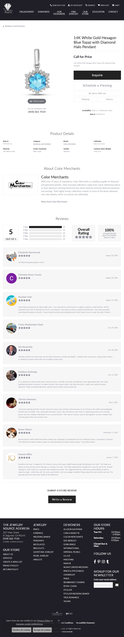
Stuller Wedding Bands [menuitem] (76, 593)
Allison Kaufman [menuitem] (73, 529)
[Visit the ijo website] (69, 613)
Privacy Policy (10, 565)
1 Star (25, 239)
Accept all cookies (42, 630)
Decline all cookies (21, 630)
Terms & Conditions (65, 623)
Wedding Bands (41, 536)
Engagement (27, 11)
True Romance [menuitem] (71, 597)
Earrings (38, 533)
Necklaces (39, 544)
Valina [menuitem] (67, 601)
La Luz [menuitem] (67, 555)
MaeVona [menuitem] (69, 559)
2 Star (25, 236)
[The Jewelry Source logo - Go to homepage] (9, 8)
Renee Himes (25, 429)
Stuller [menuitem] (68, 590)
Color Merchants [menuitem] (73, 536)
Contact (113, 11)
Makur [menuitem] (67, 563)
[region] (37, 71)
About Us (8, 554)
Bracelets (38, 548)
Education (98, 11)
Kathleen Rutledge (27, 371)
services (7, 558)
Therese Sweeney (27, 399)
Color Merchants (70, 143)
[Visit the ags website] (57, 613)
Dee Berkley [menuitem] (70, 540)
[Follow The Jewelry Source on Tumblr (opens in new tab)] (107, 561)
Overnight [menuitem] (69, 574)
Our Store (85, 12)
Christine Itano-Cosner (30, 274)
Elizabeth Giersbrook (29, 252)
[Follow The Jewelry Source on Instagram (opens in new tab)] (103, 561)
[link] (57, 5)
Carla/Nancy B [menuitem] (71, 533)
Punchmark (67, 632)
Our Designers (59, 12)
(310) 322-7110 (37, 111)
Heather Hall (25, 297)
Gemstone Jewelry (43, 552)
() (64, 227)
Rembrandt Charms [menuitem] (74, 582)
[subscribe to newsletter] (117, 585)
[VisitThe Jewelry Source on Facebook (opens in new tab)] (95, 561)
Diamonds (44, 11)
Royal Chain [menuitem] (70, 586)
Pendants (38, 540)
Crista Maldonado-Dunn (30, 324)
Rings (36, 529)
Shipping (85, 99)
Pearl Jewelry (41, 555)
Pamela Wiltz (25, 454)
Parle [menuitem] (66, 578)
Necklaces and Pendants (15, 26)
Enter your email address (105, 579)
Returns (109, 99)
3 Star (25, 233)
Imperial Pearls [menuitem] (72, 552)
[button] (75, 5)
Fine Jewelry (73, 12)
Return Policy (10, 569)
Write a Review (62, 499)
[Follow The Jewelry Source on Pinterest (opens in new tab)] (99, 561)
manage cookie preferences (29, 624)
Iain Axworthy (25, 346)
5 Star (25, 227)
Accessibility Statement (85, 623)
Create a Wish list (12, 561)
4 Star (25, 230)
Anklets (37, 559)
